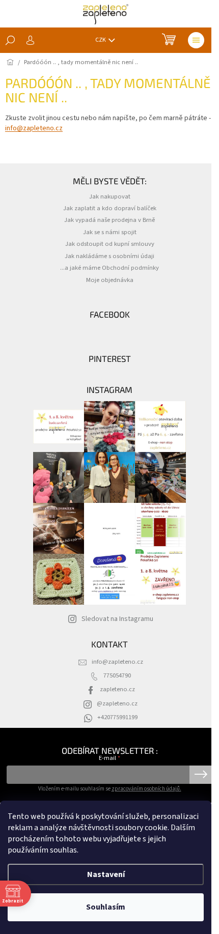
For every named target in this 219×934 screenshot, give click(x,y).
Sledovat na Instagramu (117, 619)
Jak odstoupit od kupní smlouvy (109, 243)
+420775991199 (117, 717)
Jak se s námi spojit (109, 232)
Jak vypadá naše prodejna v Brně (109, 219)
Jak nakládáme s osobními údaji (109, 256)
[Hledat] (10, 40)
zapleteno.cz (117, 689)
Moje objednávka (109, 280)
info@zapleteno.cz (34, 128)
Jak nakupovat (109, 196)
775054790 (117, 675)
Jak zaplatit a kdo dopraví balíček (109, 208)
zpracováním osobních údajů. (146, 789)
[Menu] (196, 40)
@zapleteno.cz (117, 703)
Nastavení (106, 874)
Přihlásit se (200, 775)
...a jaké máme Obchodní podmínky (109, 267)
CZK (101, 40)
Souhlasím (105, 907)
